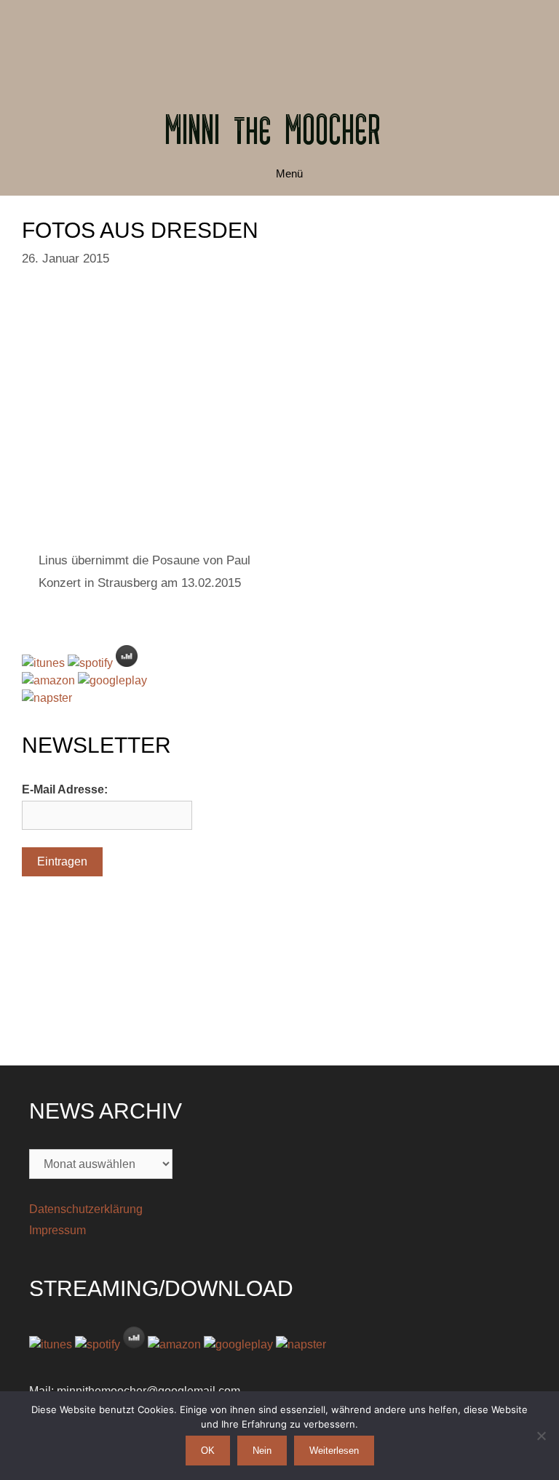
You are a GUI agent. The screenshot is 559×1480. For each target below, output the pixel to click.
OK (208, 1450)
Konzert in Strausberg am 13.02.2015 (140, 583)
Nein (262, 1450)
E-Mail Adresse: (65, 789)
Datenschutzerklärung (86, 1209)
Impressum (57, 1230)
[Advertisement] (279, 40)
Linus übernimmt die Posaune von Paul (144, 560)
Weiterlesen (334, 1450)
